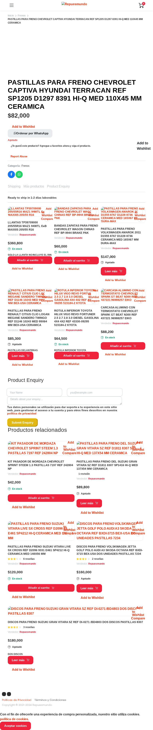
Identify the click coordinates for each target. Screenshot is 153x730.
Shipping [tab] (14, 186)
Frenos (22, 15)
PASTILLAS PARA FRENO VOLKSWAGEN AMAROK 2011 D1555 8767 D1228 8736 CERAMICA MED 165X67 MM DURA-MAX (121, 236)
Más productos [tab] (34, 186)
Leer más (111, 271)
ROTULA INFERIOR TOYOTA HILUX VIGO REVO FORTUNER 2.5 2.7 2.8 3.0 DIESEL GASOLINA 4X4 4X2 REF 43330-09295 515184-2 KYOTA (76, 318)
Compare (47, 218)
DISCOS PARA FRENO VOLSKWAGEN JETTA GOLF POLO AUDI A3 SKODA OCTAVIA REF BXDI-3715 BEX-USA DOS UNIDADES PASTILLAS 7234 (109, 550)
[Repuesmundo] (76, 5)
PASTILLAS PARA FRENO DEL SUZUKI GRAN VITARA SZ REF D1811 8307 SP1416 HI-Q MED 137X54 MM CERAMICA (107, 465)
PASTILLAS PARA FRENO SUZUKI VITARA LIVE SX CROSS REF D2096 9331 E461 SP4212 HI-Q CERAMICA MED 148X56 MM (39, 550)
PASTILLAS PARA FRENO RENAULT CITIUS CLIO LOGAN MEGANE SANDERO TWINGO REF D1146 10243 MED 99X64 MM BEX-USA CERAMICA (28, 318)
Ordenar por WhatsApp (32, 133)
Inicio (11, 15)
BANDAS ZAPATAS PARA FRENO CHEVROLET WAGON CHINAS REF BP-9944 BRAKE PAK (76, 229)
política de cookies (14, 719)
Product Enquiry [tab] (58, 186)
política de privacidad (21, 413)
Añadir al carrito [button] (28, 260)
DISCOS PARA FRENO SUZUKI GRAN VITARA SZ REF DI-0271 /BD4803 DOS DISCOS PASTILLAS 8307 (75, 622)
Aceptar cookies (15, 725)
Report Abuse (18, 156)
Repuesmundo (28, 234)
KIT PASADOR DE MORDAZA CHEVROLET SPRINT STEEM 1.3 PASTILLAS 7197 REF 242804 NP (40, 465)
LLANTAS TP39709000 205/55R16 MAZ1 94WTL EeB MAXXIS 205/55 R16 (27, 226)
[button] (21, 126)
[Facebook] (4, 694)
